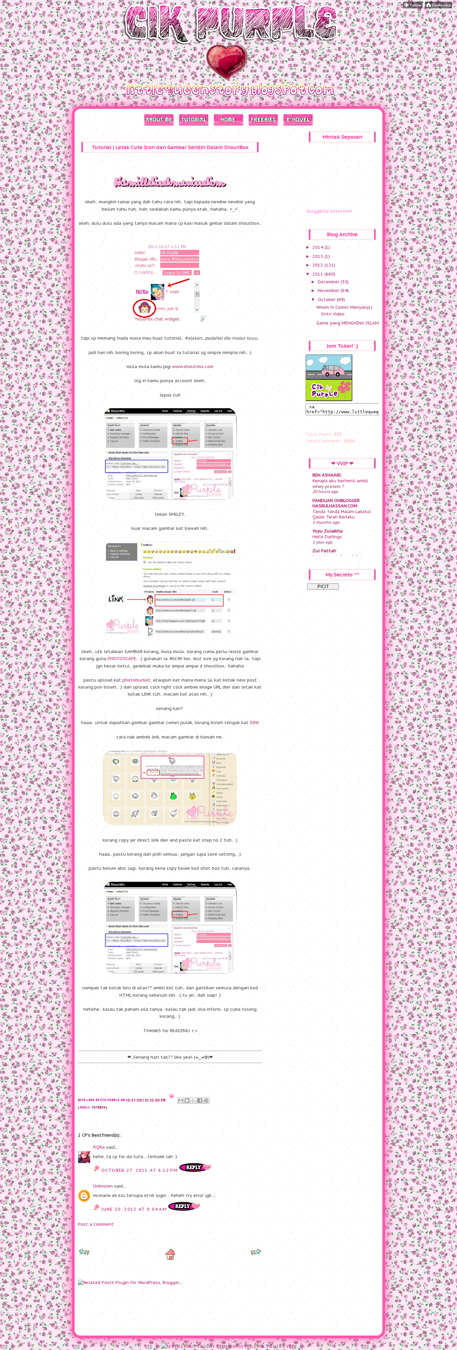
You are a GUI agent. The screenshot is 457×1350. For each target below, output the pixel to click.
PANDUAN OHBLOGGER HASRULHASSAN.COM (336, 503)
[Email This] (180, 1100)
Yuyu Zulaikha (327, 531)
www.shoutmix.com (192, 366)
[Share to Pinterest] (206, 1100)
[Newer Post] (84, 1254)
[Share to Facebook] (199, 1100)
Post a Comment (96, 1224)
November (329, 290)
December (329, 282)
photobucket (136, 680)
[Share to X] (193, 1100)
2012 (318, 265)
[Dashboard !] (438, 6)
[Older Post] (256, 1254)
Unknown (103, 1186)
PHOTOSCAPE (122, 658)
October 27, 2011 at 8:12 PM (140, 1170)
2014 (318, 247)
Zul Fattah (324, 551)
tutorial (100, 1107)
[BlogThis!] (187, 1100)
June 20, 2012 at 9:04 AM (134, 1209)
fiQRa (99, 1147)
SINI (254, 722)
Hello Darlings (327, 536)
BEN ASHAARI (326, 475)
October (327, 299)
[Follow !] (413, 6)
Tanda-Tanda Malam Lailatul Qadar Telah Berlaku (341, 514)
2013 (318, 256)
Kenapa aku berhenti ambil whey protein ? (340, 483)
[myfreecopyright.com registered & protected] (228, 1346)
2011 (318, 274)
